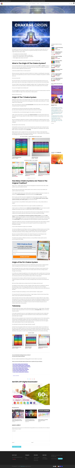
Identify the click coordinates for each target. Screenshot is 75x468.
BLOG (38, 3)
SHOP (27, 3)
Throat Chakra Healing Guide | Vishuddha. (21, 369)
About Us (26, 458)
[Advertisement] (31, 18)
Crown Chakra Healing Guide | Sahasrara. (21, 371)
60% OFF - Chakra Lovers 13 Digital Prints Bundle (13, 175)
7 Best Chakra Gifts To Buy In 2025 (56, 120)
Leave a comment (16, 375)
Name (13, 442)
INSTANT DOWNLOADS (45, 3)
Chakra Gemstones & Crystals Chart (40, 174)
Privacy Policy (36, 460)
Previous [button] (11, 341)
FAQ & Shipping (45, 458)
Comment (14, 430)
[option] (14, 169)
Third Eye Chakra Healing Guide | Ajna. (20, 370)
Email (32, 442)
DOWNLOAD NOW (24, 257)
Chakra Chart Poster (35, 157)
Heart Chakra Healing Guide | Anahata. (20, 368)
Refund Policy (36, 458)
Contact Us (44, 457)
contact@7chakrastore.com (17, 457)
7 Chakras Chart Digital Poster (26, 174)
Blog (26, 457)
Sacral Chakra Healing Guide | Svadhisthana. (21, 365)
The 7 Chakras (32, 3)
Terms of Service (36, 457)
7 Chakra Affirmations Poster (16, 157)
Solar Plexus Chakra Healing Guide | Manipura (21, 366)
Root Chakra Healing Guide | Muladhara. (20, 364)
